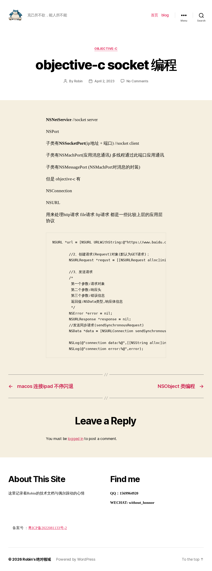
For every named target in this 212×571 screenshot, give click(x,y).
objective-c (106, 49)
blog (165, 15)
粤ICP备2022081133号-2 (47, 528)
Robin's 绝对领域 (37, 559)
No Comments (137, 81)
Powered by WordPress (75, 559)
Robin (78, 81)
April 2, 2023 (104, 81)
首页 (154, 15)
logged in (75, 438)
